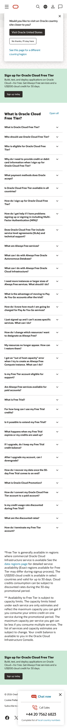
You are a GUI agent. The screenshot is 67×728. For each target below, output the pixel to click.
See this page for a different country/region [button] (24, 52)
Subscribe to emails (14, 705)
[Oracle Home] (15, 6)
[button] (6, 6)
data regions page (16, 564)
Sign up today (13, 94)
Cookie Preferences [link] (13, 700)
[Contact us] (60, 6)
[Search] (38, 6)
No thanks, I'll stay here (23, 41)
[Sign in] (53, 6)
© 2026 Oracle (11, 694)
